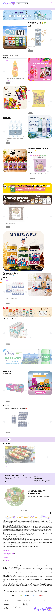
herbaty (7, 551)
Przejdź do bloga (13, 443)
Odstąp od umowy (6, 604)
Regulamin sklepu (25, 603)
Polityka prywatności (26, 604)
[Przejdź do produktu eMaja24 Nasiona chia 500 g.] (16, 214)
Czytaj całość (8, 466)
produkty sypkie (6, 560)
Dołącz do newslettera (38, 478)
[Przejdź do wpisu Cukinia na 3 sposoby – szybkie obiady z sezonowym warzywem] (20, 454)
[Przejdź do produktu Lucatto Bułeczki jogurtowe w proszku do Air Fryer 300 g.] (39, 164)
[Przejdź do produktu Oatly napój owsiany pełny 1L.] (38, 37)
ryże (8, 550)
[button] (27, 3)
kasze (10, 550)
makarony (5, 550)
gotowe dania (6, 557)
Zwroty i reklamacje (26, 605)
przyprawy (5, 556)
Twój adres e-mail (36, 476)
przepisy (7, 463)
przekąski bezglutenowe (7, 554)
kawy (5, 551)
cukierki (5, 553)
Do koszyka (8, 82)
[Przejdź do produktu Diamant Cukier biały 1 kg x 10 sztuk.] (15, 289)
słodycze (13, 553)
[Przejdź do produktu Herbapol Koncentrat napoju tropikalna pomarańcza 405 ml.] (15, 69)
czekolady (8, 553)
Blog (43, 603)
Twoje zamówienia (6, 603)
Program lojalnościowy (7, 605)
